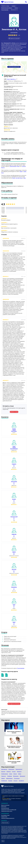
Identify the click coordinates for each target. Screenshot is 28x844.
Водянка (9, 771)
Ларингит (3, 776)
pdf (2, 675)
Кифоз (19, 773)
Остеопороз (17, 778)
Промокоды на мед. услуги (6, 811)
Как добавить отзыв (5, 815)
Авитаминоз (4, 769)
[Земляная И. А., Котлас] (14, 20)
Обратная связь (5, 822)
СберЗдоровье (13, 166)
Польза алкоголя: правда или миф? (14, 762)
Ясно (21, 178)
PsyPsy (13, 178)
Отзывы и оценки (9, 198)
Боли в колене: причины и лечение (14, 732)
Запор (10, 773)
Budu (18, 166)
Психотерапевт (20, 668)
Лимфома (9, 776)
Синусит (15, 780)
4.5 (19, 35)
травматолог (14, 450)
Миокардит (22, 776)
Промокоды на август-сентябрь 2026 (8, 809)
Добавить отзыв (14, 411)
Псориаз (10, 780)
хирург (14, 608)
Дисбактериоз (4, 773)
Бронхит (3, 771)
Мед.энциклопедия (5, 808)
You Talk (18, 178)
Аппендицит (11, 769)
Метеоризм (15, 776)
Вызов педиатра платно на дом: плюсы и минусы (14, 746)
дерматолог (14, 485)
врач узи (14, 467)
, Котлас (22, 29)
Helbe (21, 171)
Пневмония (4, 780)
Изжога (15, 773)
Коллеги (4, 417)
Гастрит (14, 771)
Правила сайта (4, 816)
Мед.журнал (3, 806)
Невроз (3, 778)
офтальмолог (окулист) (14, 555)
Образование (7, 183)
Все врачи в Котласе (14, 704)
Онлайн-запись (7, 139)
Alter (25, 178)
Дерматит (19, 771)
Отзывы (4, 234)
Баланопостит (19, 769)
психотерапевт (14, 32)
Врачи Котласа (8, 2)
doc (6, 675)
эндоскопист (14, 626)
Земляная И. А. (10, 29)
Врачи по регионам (5, 805)
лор (14, 520)
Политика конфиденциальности (7, 818)
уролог (14, 432)
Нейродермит (9, 778)
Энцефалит (21, 780)
